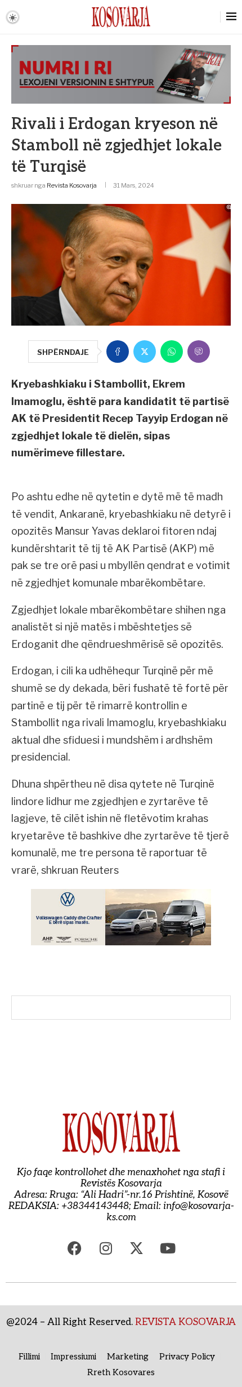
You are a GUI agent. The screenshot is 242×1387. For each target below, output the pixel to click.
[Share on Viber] (198, 351)
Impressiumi (73, 1357)
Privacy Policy (187, 1357)
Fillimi (29, 1357)
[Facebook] (75, 1248)
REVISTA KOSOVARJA (185, 1322)
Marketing (128, 1357)
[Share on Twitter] (144, 351)
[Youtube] (168, 1248)
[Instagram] (106, 1248)
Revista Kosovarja (72, 185)
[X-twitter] (137, 1248)
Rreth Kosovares (121, 1372)
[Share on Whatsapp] (171, 351)
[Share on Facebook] (117, 351)
